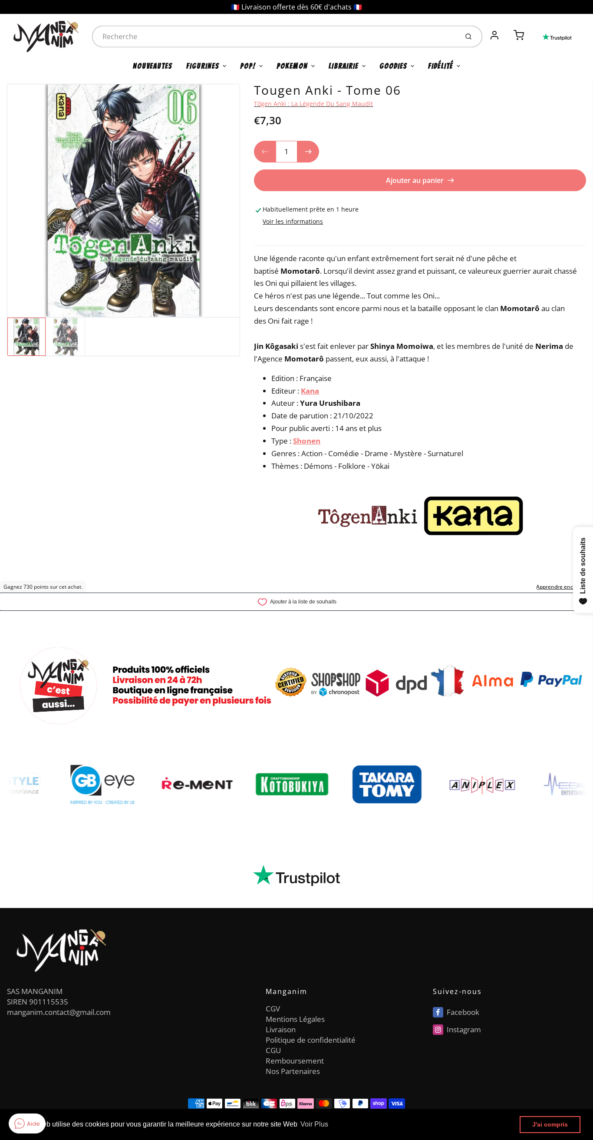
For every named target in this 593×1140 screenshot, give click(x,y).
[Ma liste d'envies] (506, 30)
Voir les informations (293, 221)
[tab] (259, 239)
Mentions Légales (295, 1019)
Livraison (281, 1029)
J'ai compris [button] (550, 1124)
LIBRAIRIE (344, 66)
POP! (248, 66)
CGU (273, 1050)
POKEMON (292, 66)
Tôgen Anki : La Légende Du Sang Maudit (313, 103)
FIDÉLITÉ (440, 66)
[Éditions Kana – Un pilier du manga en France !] (473, 515)
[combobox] (274, 36)
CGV (273, 1009)
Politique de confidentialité (311, 1040)
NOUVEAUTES (152, 66)
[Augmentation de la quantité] (308, 151)
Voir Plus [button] (314, 1124)
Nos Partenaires (293, 1071)
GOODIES (393, 66)
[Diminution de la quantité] (265, 151)
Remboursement (295, 1061)
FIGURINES (202, 66)
